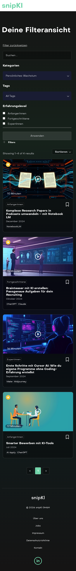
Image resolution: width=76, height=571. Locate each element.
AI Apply (11, 452)
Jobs (38, 525)
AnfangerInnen (16, 113)
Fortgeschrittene (18, 118)
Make (10, 381)
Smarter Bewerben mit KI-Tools (30, 443)
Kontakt (38, 548)
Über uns (38, 518)
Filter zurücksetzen (15, 45)
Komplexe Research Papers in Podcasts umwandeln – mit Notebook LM (34, 214)
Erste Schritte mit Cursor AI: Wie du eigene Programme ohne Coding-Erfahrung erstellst (33, 369)
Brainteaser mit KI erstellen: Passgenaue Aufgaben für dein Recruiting (29, 291)
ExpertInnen (15, 123)
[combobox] (37, 75)
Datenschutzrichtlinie (38, 540)
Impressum (38, 533)
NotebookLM (14, 226)
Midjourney (20, 381)
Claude (22, 304)
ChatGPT (12, 304)
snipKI (12, 5)
